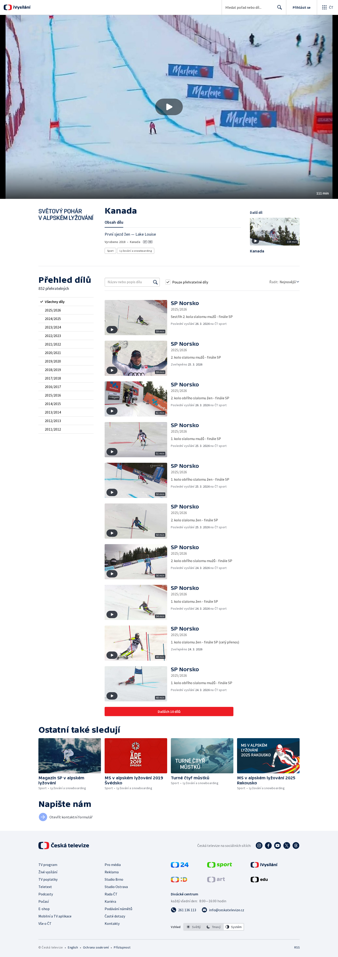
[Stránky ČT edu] (259, 881)
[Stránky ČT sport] (219, 866)
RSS (297, 947)
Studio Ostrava (116, 886)
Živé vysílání (47, 872)
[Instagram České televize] (259, 845)
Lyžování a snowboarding (136, 250)
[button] (169, 107)
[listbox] (213, 927)
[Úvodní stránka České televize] (64, 845)
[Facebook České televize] (268, 845)
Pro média (113, 864)
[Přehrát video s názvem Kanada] (169, 107)
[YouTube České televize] (277, 845)
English (73, 947)
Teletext (45, 886)
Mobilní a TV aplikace (55, 916)
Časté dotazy (115, 916)
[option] (193, 927)
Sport (110, 250)
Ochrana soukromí (96, 947)
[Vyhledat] (155, 282)
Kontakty (112, 923)
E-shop (44, 908)
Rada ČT (111, 894)
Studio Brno (114, 879)
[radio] (66, 301)
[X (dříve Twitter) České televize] (286, 845)
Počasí (43, 901)
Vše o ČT (45, 923)
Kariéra (110, 901)
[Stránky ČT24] (180, 866)
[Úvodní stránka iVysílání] (21, 7)
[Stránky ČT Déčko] (179, 881)
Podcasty (45, 894)
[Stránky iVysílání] (264, 866)
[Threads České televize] (296, 845)
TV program (47, 864)
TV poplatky (47, 879)
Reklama (112, 872)
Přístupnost (122, 947)
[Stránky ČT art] (216, 881)
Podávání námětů (118, 908)
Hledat (279, 7)
